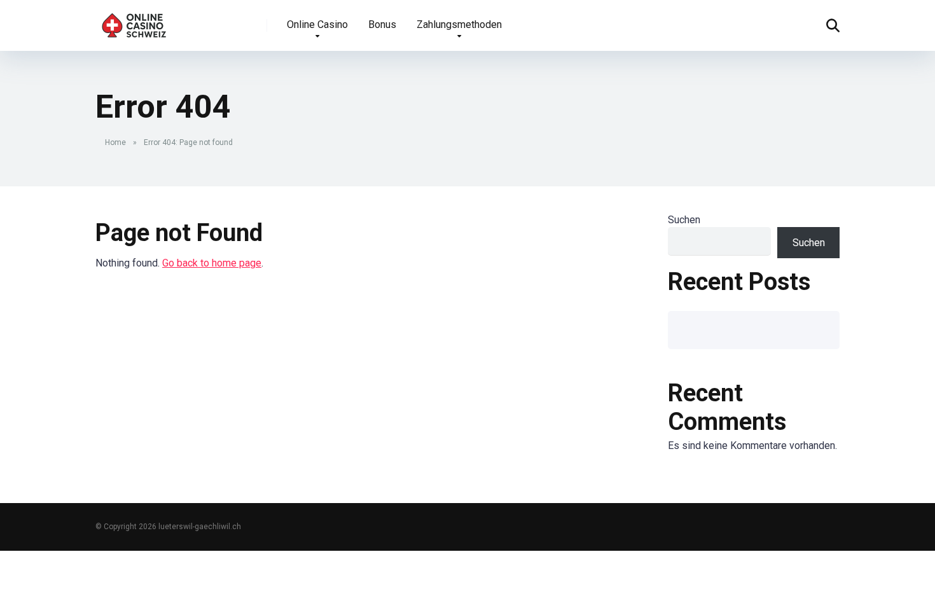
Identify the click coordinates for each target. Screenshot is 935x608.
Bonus (382, 24)
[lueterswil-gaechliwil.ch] (134, 20)
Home (115, 142)
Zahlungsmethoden (459, 24)
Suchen (684, 220)
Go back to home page (211, 263)
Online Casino (317, 24)
